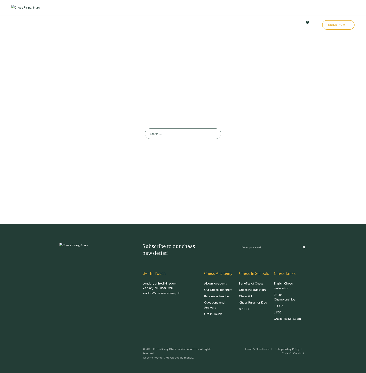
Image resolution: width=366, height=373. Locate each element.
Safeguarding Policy (287, 349)
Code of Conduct (293, 353)
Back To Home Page (181, 152)
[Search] (216, 133)
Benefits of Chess (251, 283)
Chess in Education (252, 290)
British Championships (284, 297)
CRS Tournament (111, 24)
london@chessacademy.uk (161, 293)
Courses (72, 24)
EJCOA (278, 306)
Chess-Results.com (287, 319)
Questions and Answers (214, 304)
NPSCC (244, 309)
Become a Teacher (217, 296)
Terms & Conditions (257, 349)
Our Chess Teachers (218, 290)
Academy (41, 24)
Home (16, 24)
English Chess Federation (283, 285)
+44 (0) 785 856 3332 (158, 288)
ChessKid (245, 296)
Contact (219, 24)
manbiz (188, 357)
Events (145, 24)
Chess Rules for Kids (253, 302)
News (193, 24)
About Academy (215, 283)
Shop (169, 24)
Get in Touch (213, 314)
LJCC (277, 312)
